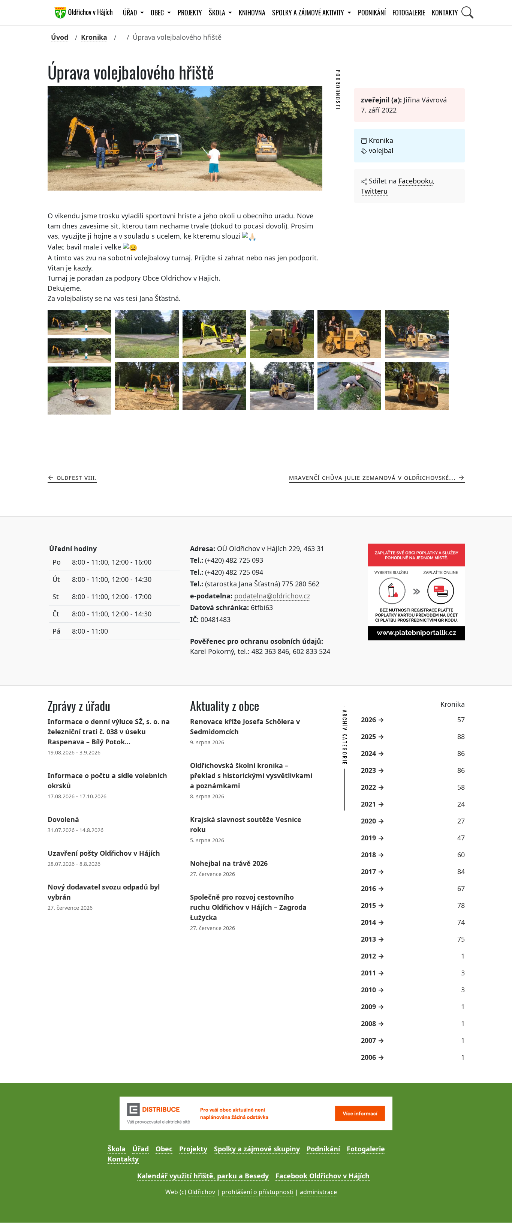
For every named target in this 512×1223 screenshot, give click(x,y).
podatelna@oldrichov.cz (272, 595)
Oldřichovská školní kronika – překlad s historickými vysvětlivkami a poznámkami (251, 775)
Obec (164, 1148)
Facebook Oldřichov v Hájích (322, 1175)
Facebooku (415, 180)
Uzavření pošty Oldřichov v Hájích (104, 853)
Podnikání (372, 12)
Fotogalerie (408, 12)
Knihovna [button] (252, 12)
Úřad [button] (130, 12)
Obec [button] (158, 12)
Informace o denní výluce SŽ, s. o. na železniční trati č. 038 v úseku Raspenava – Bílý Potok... (109, 731)
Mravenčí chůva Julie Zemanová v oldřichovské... (372, 477)
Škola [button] (218, 12)
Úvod (59, 37)
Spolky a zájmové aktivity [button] (309, 12)
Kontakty (445, 12)
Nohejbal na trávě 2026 (229, 863)
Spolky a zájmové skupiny (257, 1148)
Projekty (190, 12)
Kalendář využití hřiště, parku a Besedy (203, 1175)
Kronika (94, 37)
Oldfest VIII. (77, 477)
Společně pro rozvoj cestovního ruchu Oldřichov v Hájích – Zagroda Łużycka (248, 907)
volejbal (381, 150)
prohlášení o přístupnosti (257, 1192)
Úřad (140, 1148)
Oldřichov (201, 1192)
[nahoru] (495, 1206)
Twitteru (374, 190)
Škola (117, 1148)
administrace (318, 1192)
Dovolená (63, 819)
